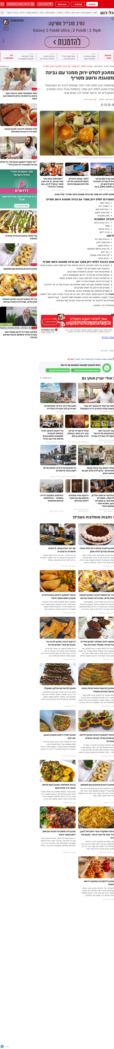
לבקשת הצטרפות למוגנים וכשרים (86, 370)
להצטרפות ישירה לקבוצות (59, 370)
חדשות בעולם (32, 12)
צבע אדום (62, 4)
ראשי (95, 12)
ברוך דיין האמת (12, 12)
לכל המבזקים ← (8, 56)
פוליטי (67, 12)
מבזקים (92, 4)
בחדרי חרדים (108, 337)
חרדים (22, 12)
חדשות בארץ (50, 12)
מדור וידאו (75, 12)
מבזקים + (77, 4)
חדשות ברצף (86, 12)
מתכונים (101, 100)
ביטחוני (60, 12)
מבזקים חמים (108, 56)
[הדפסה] (109, 105)
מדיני (41, 12)
